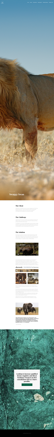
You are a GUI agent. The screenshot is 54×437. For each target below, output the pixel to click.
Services (31, 2)
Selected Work (35, 2)
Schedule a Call (51, 2)
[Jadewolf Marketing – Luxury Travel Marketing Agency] (2, 2)
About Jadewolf (40, 2)
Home (28, 2)
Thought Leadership (45, 2)
